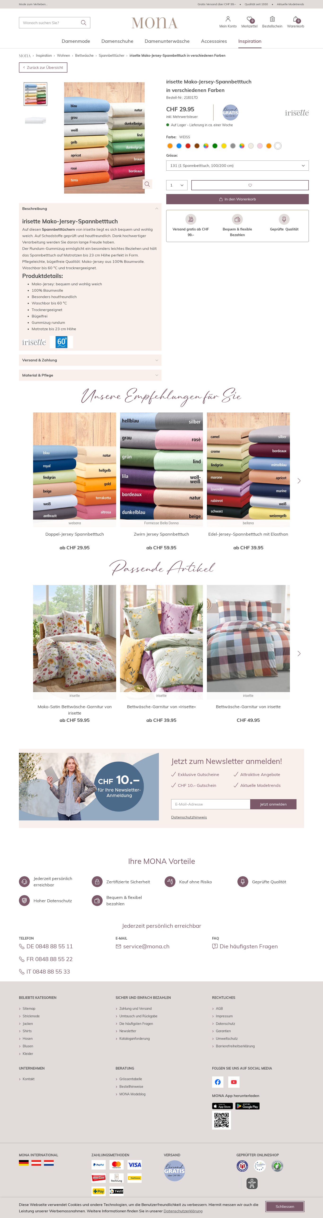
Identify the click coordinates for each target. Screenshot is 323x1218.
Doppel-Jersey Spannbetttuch (74, 534)
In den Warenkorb (240, 199)
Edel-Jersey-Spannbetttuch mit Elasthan (248, 534)
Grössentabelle (130, 1079)
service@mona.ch (146, 946)
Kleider (28, 1054)
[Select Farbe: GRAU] (233, 146)
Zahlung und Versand (135, 1008)
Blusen (28, 1046)
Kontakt (29, 1079)
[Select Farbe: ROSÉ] (260, 146)
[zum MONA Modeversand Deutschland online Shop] (24, 1163)
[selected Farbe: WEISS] (278, 146)
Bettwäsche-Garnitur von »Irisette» (161, 706)
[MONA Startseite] (154, 23)
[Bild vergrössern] (147, 184)
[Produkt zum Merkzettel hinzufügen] (250, 185)
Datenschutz (225, 1024)
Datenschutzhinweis (189, 817)
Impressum (224, 1016)
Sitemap (29, 1008)
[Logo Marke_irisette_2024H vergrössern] (297, 113)
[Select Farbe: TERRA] (269, 146)
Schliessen (285, 1206)
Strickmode (31, 1016)
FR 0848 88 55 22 (49, 958)
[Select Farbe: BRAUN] (197, 146)
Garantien (223, 1031)
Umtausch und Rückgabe (138, 1016)
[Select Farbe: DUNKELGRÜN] (215, 146)
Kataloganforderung (134, 1038)
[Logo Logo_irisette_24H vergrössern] (34, 342)
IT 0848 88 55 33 (48, 971)
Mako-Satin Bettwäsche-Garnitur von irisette (75, 710)
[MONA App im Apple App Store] (222, 1106)
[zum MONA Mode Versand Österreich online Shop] (36, 1163)
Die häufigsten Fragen (249, 946)
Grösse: (172, 155)
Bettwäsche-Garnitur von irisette (248, 706)
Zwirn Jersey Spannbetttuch (161, 534)
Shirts (27, 1031)
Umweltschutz (227, 1038)
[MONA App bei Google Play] (247, 1106)
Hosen (28, 1038)
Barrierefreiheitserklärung (235, 1046)
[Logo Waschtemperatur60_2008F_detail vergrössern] (61, 342)
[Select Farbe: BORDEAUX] (188, 146)
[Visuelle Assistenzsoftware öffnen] (249, 1183)
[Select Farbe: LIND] (242, 146)
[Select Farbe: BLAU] (179, 146)
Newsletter (127, 1031)
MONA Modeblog (132, 1094)
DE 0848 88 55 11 (49, 946)
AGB (219, 1008)
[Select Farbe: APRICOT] (170, 146)
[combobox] (54, 22)
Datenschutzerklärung (183, 1211)
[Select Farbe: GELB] (224, 146)
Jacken (28, 1024)
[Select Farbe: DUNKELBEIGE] (206, 146)
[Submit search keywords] (83, 22)
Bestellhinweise (131, 1086)
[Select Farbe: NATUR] (251, 146)
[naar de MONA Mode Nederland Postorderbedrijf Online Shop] (49, 1163)
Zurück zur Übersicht (45, 67)
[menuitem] (76, 42)
